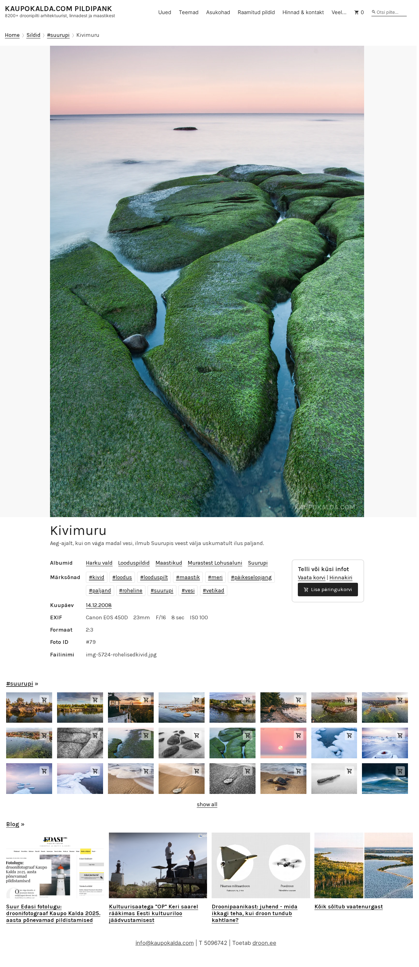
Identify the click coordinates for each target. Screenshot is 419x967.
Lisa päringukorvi (331, 589)
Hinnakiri (340, 577)
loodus (124, 577)
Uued (164, 12)
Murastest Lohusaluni (215, 562)
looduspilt (156, 577)
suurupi (163, 590)
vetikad (215, 590)
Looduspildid (134, 562)
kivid (98, 577)
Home (12, 35)
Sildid (33, 35)
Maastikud (169, 562)
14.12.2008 (99, 605)
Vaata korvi (311, 577)
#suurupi (58, 35)
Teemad (188, 12)
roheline (132, 590)
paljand (101, 590)
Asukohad (218, 12)
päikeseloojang (253, 577)
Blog (12, 824)
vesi (190, 590)
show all (207, 804)
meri (217, 577)
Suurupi (258, 562)
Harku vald (99, 562)
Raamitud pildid (256, 12)
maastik (189, 577)
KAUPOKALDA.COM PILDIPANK (58, 9)
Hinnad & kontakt (303, 12)
